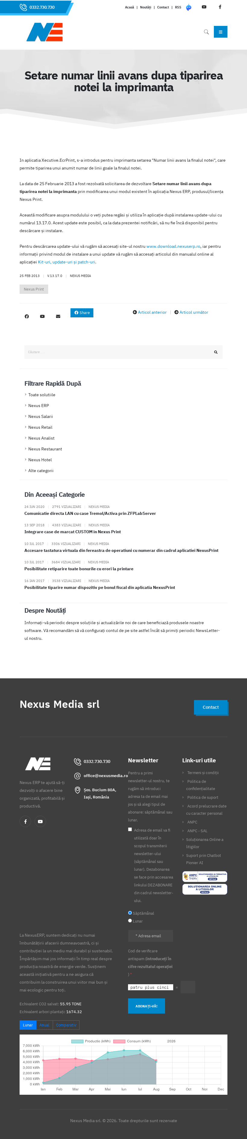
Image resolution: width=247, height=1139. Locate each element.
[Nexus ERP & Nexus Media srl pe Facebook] (27, 316)
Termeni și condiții (203, 772)
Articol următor (194, 312)
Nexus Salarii (40, 416)
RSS (178, 7)
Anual (44, 1025)
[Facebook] (25, 821)
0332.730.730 (42, 7)
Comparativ (66, 1025)
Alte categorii (41, 470)
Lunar (28, 1025)
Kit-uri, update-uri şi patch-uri (66, 262)
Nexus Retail (40, 427)
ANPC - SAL (197, 830)
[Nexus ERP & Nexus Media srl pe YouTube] (42, 316)
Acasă (129, 7)
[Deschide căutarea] (206, 32)
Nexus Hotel (40, 459)
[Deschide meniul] (220, 31)
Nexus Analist (41, 438)
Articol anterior (152, 312)
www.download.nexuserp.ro (173, 246)
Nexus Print (34, 289)
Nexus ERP (38, 405)
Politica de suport (202, 797)
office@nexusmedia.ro (106, 775)
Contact (163, 7)
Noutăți (145, 7)
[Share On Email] (58, 316)
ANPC (192, 822)
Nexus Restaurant (45, 449)
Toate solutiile (41, 394)
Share (84, 312)
